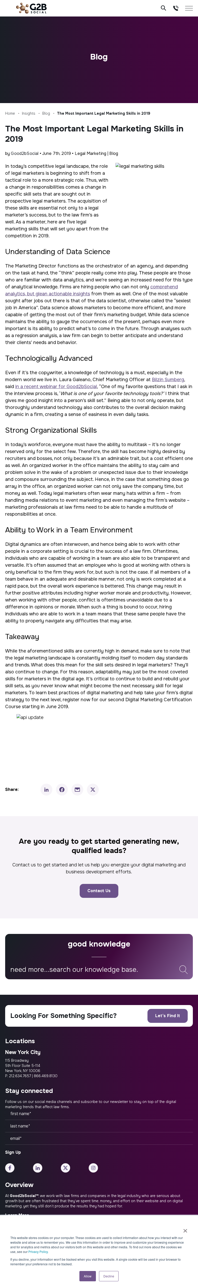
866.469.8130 (45, 1076)
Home (10, 113)
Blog (46, 113)
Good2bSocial (24, 153)
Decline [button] (108, 1276)
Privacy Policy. (38, 1251)
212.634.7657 (20, 1076)
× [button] (185, 1229)
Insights (28, 113)
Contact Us (99, 890)
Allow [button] (88, 1276)
